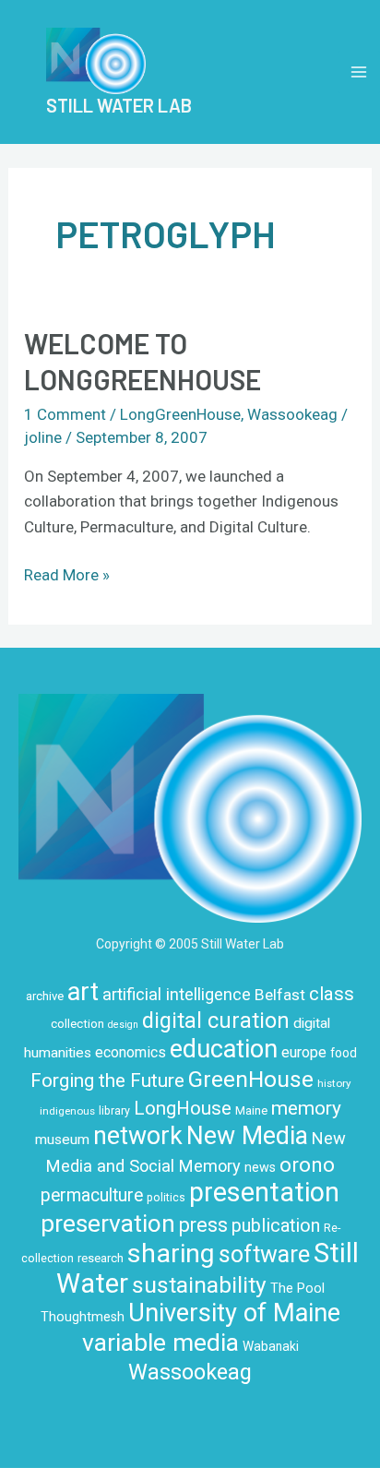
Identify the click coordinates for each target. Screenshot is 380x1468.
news (260, 1167)
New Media (247, 1136)
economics (130, 1052)
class (331, 994)
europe (304, 1052)
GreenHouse (251, 1079)
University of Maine (234, 1313)
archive (45, 996)
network (138, 1136)
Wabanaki (271, 1346)
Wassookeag (292, 414)
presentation (264, 1192)
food (343, 1052)
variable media (160, 1342)
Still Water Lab (119, 105)
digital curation (216, 1020)
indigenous (67, 1110)
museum (62, 1139)
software (264, 1254)
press (203, 1224)
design (123, 1025)
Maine (251, 1110)
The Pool (297, 1288)
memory (306, 1108)
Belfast (280, 994)
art (83, 992)
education (224, 1049)
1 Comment (65, 414)
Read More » (67, 573)
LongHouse (183, 1108)
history (333, 1083)
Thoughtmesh (83, 1316)
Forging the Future (107, 1080)
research (100, 1258)
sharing (171, 1253)
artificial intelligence (176, 994)
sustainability (199, 1284)
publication (276, 1225)
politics (166, 1197)
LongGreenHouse (180, 414)
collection (77, 1024)
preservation (108, 1223)
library (114, 1110)
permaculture (92, 1195)
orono (307, 1164)
